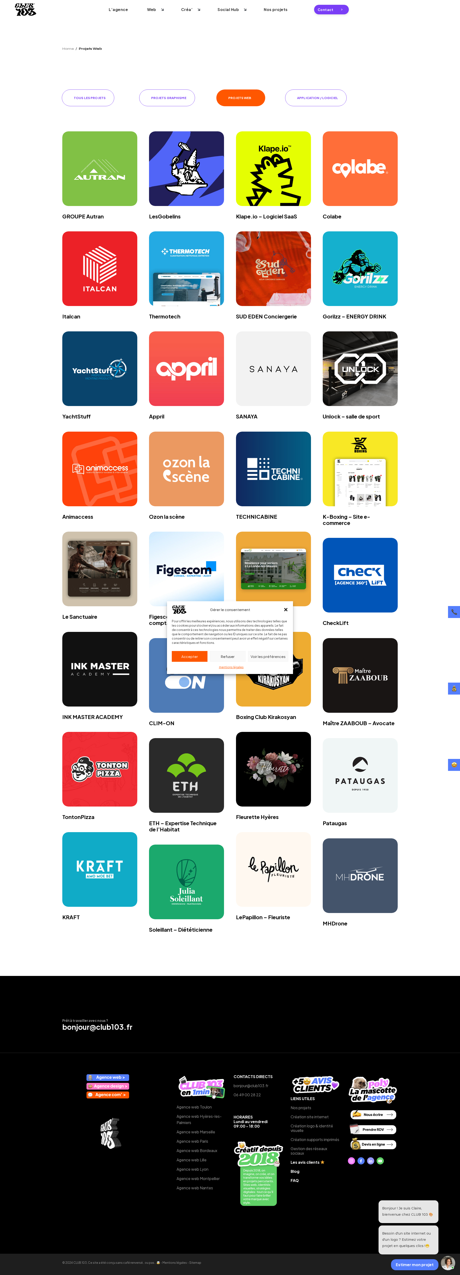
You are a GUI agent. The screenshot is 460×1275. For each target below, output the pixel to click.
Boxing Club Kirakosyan (266, 716)
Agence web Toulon (194, 1106)
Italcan (71, 316)
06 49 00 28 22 (247, 1094)
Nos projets (301, 1107)
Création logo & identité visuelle (312, 1128)
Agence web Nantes (195, 1187)
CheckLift (336, 622)
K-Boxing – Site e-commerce (346, 519)
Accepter (189, 656)
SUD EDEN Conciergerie (266, 316)
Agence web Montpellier (198, 1178)
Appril (156, 416)
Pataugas (335, 823)
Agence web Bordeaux (197, 1150)
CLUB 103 (80, 1262)
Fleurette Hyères (257, 816)
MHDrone (335, 923)
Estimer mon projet (415, 1264)
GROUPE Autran (83, 216)
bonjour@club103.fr (97, 1026)
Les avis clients (305, 1162)
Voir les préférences (268, 656)
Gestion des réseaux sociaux (309, 1151)
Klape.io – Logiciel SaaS (266, 216)
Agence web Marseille (196, 1131)
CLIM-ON (161, 723)
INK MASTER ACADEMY (92, 716)
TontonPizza (78, 816)
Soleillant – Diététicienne (181, 929)
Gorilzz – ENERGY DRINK (354, 316)
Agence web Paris (192, 1141)
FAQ (295, 1180)
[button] (285, 609)
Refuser (228, 656)
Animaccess (77, 516)
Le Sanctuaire (79, 616)
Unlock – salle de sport (351, 416)
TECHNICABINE (256, 516)
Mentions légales (174, 1262)
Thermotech (164, 316)
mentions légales (231, 667)
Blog (295, 1171)
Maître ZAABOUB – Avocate (359, 723)
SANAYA (247, 416)
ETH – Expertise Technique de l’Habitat (183, 826)
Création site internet (310, 1116)
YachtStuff (76, 416)
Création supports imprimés (315, 1139)
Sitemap (195, 1262)
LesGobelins (165, 216)
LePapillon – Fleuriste (263, 917)
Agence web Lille (192, 1159)
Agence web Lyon (192, 1169)
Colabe (332, 216)
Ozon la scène (167, 516)
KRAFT (71, 917)
